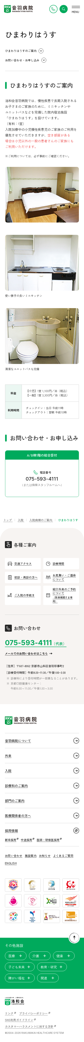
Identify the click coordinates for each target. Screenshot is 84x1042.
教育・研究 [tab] (49, 966)
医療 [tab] (11, 955)
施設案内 (30, 856)
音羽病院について (18, 740)
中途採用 (26, 840)
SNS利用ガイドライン (19, 1020)
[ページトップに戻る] (74, 937)
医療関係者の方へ (18, 815)
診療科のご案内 (16, 785)
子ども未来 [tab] (16, 966)
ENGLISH (11, 863)
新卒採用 (10, 840)
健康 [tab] (59, 955)
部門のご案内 (14, 800)
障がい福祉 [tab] (16, 977)
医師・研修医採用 (48, 840)
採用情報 (11, 830)
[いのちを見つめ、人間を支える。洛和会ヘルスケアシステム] (14, 1001)
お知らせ (45, 856)
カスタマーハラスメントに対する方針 (29, 1026)
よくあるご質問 (63, 856)
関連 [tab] (44, 977)
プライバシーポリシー (33, 1013)
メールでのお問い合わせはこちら (26, 653)
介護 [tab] (35, 955)
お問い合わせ (13, 856)
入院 (8, 770)
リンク (9, 1013)
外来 (8, 755)
